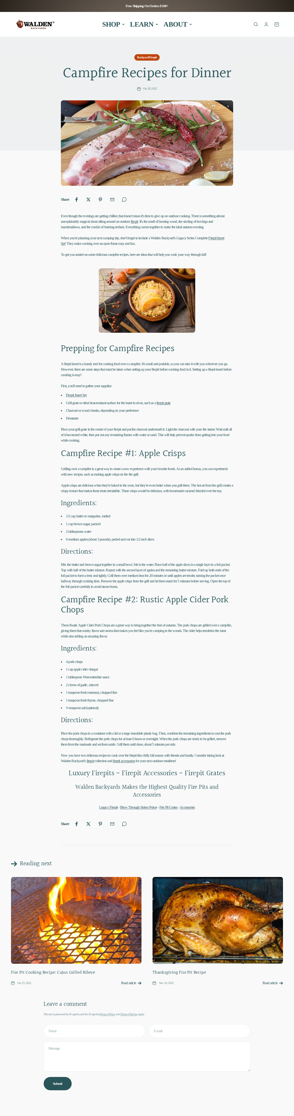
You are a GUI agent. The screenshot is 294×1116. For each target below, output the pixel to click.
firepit (134, 221)
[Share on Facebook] (76, 199)
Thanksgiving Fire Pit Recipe (179, 972)
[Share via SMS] (124, 199)
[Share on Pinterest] (100, 199)
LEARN (141, 24)
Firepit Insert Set (76, 395)
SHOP (111, 24)
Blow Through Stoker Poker (138, 807)
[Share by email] (112, 199)
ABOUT (175, 24)
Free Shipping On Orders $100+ (147, 6)
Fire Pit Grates (168, 807)
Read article (128, 983)
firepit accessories (124, 761)
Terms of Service (129, 1014)
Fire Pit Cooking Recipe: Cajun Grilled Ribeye (53, 972)
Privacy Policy (107, 1014)
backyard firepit (147, 57)
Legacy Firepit (108, 807)
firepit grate (163, 403)
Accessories (187, 807)
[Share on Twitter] (88, 199)
